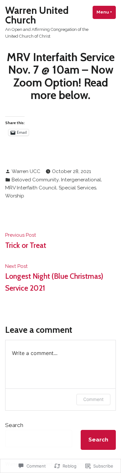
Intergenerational (81, 180)
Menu (106, 12)
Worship (14, 196)
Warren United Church (37, 15)
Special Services (77, 188)
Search (14, 425)
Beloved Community (35, 180)
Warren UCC (26, 171)
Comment (93, 399)
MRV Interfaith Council (30, 188)
